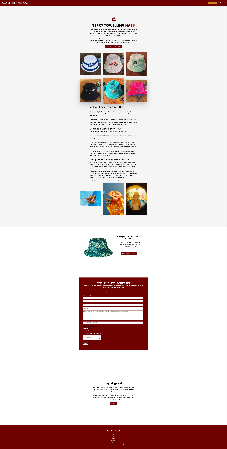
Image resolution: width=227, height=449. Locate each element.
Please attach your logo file (89, 326)
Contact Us (113, 438)
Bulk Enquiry (114, 442)
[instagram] (115, 430)
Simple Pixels (120, 444)
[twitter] (107, 430)
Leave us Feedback (113, 440)
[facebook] (111, 430)
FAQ (113, 436)
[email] (119, 430)
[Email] (220, 2)
